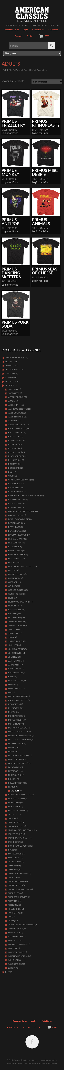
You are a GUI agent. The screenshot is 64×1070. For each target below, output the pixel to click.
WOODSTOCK (14, 964)
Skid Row (12, 814)
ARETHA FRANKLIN (16, 424)
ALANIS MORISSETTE (17, 409)
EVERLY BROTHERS (16, 554)
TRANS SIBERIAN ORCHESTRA (21, 924)
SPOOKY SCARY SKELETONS (20, 830)
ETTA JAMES (13, 546)
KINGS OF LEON (15, 672)
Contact (30, 36)
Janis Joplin (14, 629)
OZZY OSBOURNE (16, 759)
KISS (10, 676)
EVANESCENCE (15, 550)
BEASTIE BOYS (14, 440)
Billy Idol (13, 444)
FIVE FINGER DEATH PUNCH (20, 566)
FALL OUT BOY (14, 558)
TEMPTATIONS (14, 861)
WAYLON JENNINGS (17, 944)
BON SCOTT (13, 468)
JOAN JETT (13, 645)
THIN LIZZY (13, 905)
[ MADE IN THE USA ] (14, 357)
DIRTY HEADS (14, 527)
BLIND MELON (14, 460)
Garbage (12, 582)
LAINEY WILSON (15, 680)
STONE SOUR (14, 842)
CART (46, 36)
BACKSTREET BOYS (17, 428)
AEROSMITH (13, 405)
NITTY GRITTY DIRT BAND (19, 739)
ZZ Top (11, 968)
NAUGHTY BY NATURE (18, 731)
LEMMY (11, 684)
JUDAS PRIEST (14, 665)
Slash (11, 818)
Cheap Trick (14, 483)
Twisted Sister (15, 928)
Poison (12, 779)
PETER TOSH (13, 771)
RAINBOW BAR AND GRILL (20, 794)
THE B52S (12, 865)
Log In (25, 29)
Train (11, 920)
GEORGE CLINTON (16, 590)
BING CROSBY (14, 452)
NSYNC (11, 747)
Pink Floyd (13, 775)
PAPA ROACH (14, 767)
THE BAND (13, 869)
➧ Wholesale (54, 29)
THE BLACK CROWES (17, 873)
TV (6, 972)
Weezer (12, 948)
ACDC (10, 401)
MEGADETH (13, 704)
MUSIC (22, 69)
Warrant (13, 940)
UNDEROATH (14, 932)
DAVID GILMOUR (15, 515)
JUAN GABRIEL (14, 661)
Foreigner (13, 578)
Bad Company (15, 432)
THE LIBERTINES (15, 885)
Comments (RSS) (38, 1063)
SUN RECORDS (14, 853)
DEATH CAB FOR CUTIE (18, 519)
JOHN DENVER (14, 653)
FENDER (12, 562)
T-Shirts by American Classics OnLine (23, 1060)
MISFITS (11, 712)
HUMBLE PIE (14, 605)
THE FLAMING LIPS (16, 881)
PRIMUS (32, 69)
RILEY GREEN (14, 802)
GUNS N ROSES (15, 594)
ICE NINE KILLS (14, 609)
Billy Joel (13, 448)
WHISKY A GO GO (16, 952)
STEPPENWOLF (15, 834)
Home (5, 69)
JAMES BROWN (15, 621)
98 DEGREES (13, 393)
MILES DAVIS (13, 708)
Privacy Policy (51, 1063)
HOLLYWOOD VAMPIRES (19, 602)
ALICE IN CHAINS (15, 417)
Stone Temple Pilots (18, 846)
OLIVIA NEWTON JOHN (18, 755)
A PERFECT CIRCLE (16, 397)
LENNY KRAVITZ (15, 688)
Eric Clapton (14, 542)
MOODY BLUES (15, 716)
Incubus (12, 613)
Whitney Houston (17, 956)
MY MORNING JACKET (18, 728)
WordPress (11, 1063)
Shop (13, 69)
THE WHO (12, 901)
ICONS (8, 377)
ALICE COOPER (15, 413)
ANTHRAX (12, 420)
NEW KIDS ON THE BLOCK (20, 735)
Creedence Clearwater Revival (24, 495)
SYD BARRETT (14, 857)
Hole (10, 598)
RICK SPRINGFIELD (16, 798)
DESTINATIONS (11, 369)
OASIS (11, 751)
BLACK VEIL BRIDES (16, 456)
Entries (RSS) (21, 1063)
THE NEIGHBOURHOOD (19, 889)
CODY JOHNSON (15, 491)
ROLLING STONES (16, 810)
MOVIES (8, 381)
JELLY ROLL (13, 633)
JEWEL (11, 637)
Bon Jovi (12, 464)
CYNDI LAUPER (14, 507)
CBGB (11, 476)
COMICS (8, 365)
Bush (10, 472)
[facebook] (32, 1042)
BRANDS (8, 361)
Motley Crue (14, 720)
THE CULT (12, 877)
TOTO (10, 916)
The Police (13, 893)
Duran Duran (15, 531)
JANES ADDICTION (16, 625)
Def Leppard (14, 523)
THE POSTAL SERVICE (17, 897)
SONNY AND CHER (16, 826)
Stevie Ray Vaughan (18, 838)
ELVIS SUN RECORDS (17, 535)
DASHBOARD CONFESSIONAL (21, 511)
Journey (12, 657)
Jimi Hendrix (14, 641)
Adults (15, 791)
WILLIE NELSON (15, 960)
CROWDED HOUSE (16, 499)
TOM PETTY (13, 913)
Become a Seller (11, 29)
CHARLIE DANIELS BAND (19, 479)
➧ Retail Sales (38, 29)
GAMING (9, 373)
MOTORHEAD (14, 724)
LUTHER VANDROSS (17, 696)
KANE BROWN (14, 668)
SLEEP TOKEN (14, 822)
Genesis (12, 586)
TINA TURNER (14, 909)
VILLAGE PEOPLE (15, 936)
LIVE (10, 692)
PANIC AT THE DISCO (17, 763)
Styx (10, 850)
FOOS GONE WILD (16, 574)
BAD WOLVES (14, 436)
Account (18, 36)
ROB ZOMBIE (14, 806)
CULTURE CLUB (15, 503)
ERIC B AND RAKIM (16, 539)
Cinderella (14, 487)
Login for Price (10, 132)
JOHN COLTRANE (16, 649)
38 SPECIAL (13, 389)
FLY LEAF (12, 570)
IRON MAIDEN (14, 617)
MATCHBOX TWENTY (18, 700)
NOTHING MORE (15, 743)
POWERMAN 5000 (16, 783)
